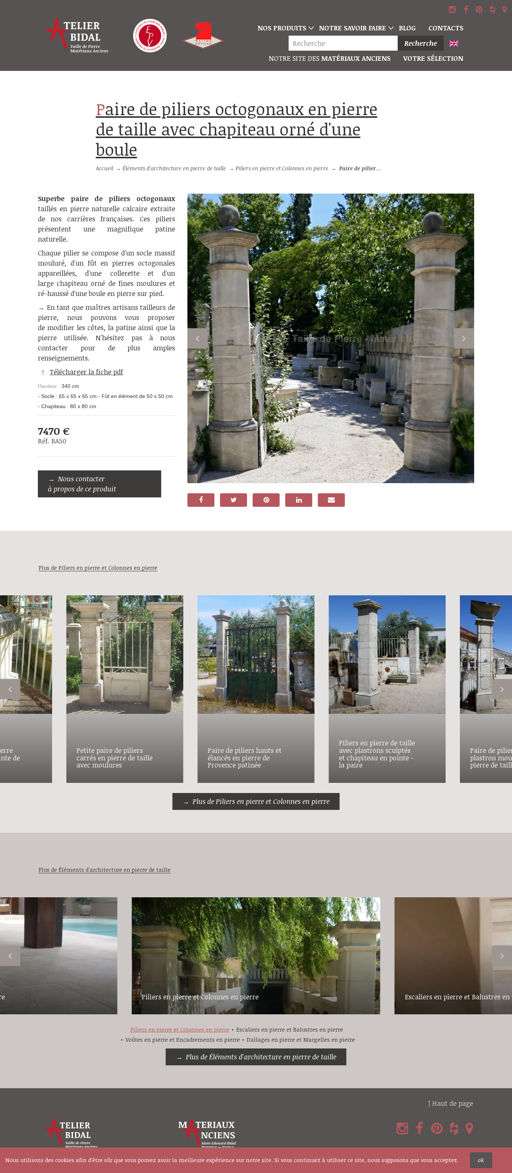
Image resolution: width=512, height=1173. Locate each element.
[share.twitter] (233, 500)
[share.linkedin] (298, 500)
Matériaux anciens (330, 58)
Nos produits (281, 27)
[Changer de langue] (457, 44)
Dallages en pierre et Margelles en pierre (301, 1039)
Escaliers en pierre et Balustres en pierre (289, 1029)
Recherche (420, 43)
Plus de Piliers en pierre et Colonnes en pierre (261, 801)
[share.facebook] (200, 500)
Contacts (445, 27)
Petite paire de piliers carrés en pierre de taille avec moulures (114, 758)
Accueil (104, 168)
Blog (407, 27)
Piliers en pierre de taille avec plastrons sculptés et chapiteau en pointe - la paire (377, 753)
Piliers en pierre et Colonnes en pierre (282, 168)
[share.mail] (331, 500)
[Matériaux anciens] (243, 1134)
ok (481, 1160)
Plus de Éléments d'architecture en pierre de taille (261, 1056)
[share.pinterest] (266, 500)
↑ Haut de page (450, 1103)
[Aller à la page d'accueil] (77, 35)
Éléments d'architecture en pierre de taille (174, 168)
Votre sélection (433, 58)
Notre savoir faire (352, 27)
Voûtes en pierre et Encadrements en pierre (183, 1039)
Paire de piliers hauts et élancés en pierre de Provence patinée (244, 758)
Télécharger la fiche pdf (86, 371)
